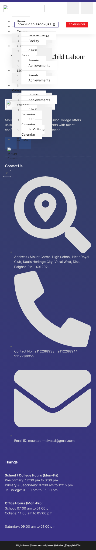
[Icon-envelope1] (73, 8)
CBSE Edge (29, 53)
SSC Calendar (28, 122)
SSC (19, 70)
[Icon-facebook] (11, 143)
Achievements (39, 65)
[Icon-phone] (87, 8)
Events (33, 61)
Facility (33, 41)
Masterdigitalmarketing (56, 545)
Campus (22, 31)
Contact (22, 139)
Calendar (23, 105)
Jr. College (17, 87)
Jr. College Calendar (33, 131)
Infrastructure (38, 36)
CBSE (20, 46)
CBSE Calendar (29, 112)
